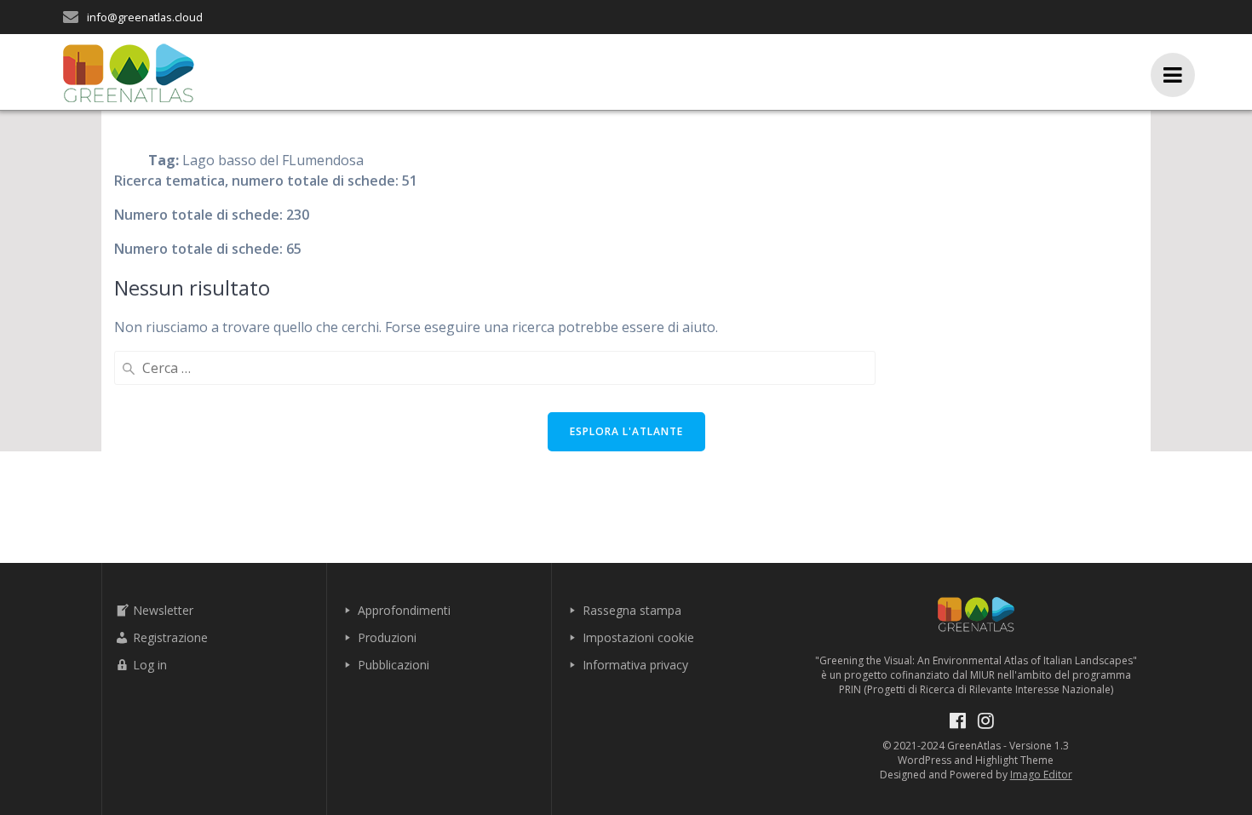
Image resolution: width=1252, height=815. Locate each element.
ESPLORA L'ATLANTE (626, 431)
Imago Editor (1041, 774)
